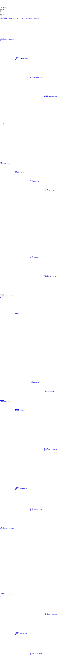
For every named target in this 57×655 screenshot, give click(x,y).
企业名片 (36, 18)
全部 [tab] (1, 7)
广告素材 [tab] (4, 7)
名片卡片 (14, 18)
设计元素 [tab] (7, 7)
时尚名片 (22, 18)
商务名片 (11, 18)
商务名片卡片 (31, 18)
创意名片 (18, 18)
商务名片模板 (26, 18)
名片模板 (39, 18)
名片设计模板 (3, 18)
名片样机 (7, 18)
